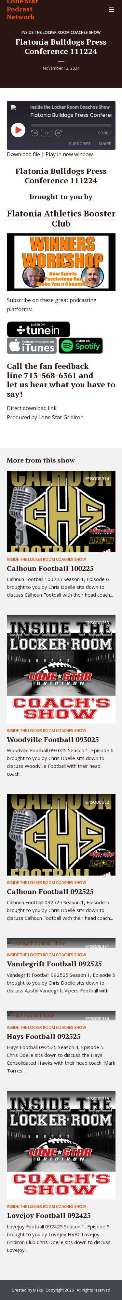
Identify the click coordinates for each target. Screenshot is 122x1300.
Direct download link (32, 408)
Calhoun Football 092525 (50, 891)
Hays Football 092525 (44, 1036)
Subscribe (80, 143)
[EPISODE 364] (61, 511)
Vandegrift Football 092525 (54, 963)
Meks (38, 1290)
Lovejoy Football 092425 (49, 1215)
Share (105, 143)
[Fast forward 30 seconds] (58, 133)
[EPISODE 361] (36, 942)
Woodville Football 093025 (53, 739)
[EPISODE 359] (61, 1144)
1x (47, 133)
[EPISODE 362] (61, 834)
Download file (23, 154)
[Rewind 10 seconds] (34, 133)
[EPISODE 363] (61, 668)
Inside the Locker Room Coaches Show (61, 32)
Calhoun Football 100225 (50, 568)
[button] (38, 329)
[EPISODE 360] (30, 1015)
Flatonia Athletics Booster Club (61, 218)
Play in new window (69, 154)
